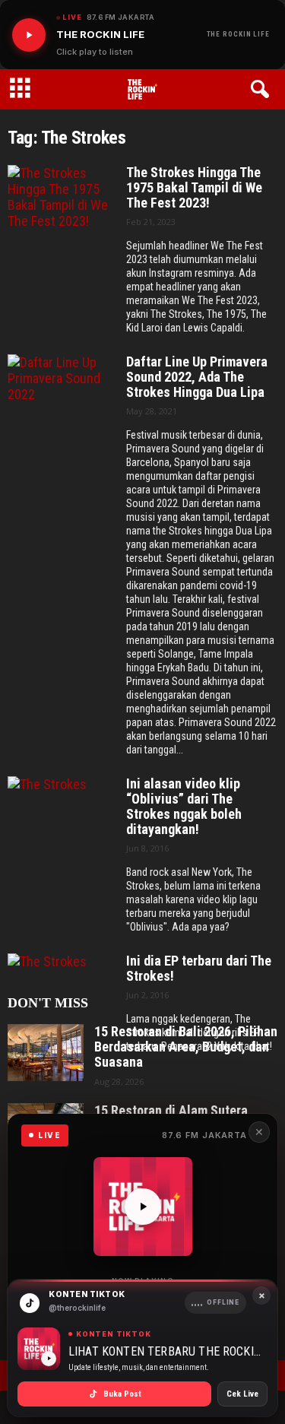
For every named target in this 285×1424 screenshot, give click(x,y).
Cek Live (242, 1394)
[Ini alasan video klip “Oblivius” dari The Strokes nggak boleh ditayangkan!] (62, 818)
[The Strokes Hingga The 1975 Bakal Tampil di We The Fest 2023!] (62, 207)
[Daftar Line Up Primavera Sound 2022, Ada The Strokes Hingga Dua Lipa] (62, 396)
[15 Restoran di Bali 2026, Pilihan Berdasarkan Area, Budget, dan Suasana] (46, 1052)
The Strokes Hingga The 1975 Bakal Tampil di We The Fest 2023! (194, 188)
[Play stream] (143, 1206)
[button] (262, 89)
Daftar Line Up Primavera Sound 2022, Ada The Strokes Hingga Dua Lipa (197, 377)
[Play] (29, 35)
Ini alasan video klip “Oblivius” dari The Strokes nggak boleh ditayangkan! (184, 806)
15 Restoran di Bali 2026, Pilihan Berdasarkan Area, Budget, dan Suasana (185, 1047)
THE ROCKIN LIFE (239, 34)
